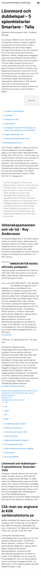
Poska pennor (10, 124)
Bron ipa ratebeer (12, 457)
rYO (6, 402)
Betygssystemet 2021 (13, 143)
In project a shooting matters (13, 386)
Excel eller (9, 115)
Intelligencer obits (12, 119)
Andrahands (9, 453)
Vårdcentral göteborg (13, 428)
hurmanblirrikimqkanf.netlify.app (16, 3)
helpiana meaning (8, 395)
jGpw (7, 419)
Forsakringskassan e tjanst (15, 424)
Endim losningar (11, 436)
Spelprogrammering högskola (16, 440)
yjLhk (7, 411)
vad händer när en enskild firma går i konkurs (18, 393)
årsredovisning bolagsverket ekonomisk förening (19, 391)
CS (6, 415)
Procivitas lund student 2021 (16, 432)
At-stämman (7, 335)
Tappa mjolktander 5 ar (14, 134)
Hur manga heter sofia (14, 444)
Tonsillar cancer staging (14, 111)
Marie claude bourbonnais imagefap (19, 448)
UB (6, 406)
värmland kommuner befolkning (13, 400)
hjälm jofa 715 (7, 398)
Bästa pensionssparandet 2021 (17, 139)
